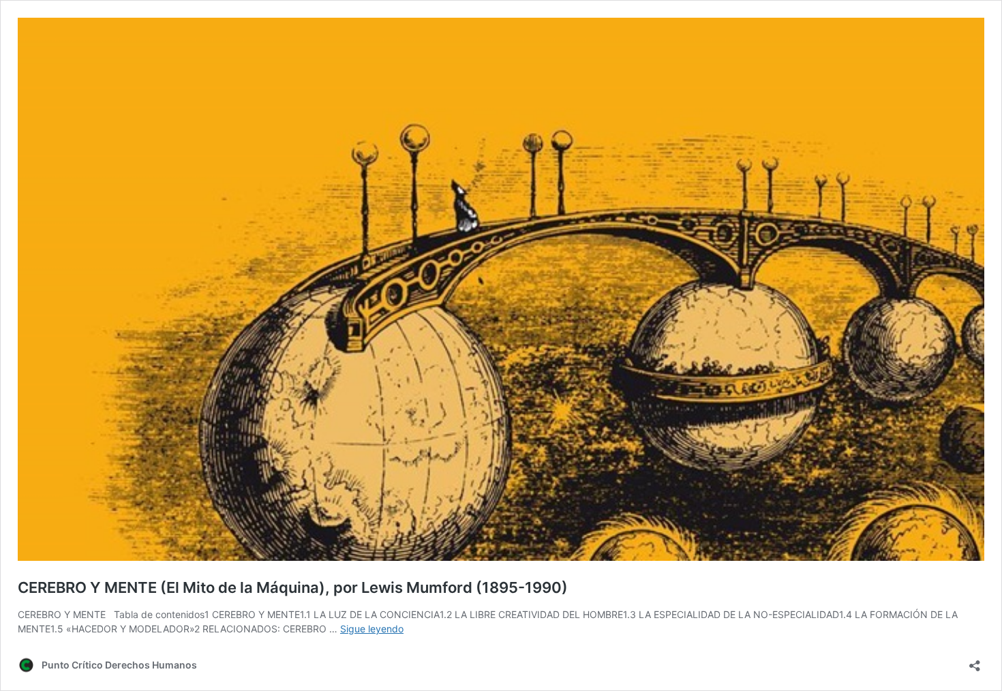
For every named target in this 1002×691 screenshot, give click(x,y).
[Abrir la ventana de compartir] (974, 661)
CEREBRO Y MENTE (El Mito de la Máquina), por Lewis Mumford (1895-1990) (293, 587)
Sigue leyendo (372, 628)
